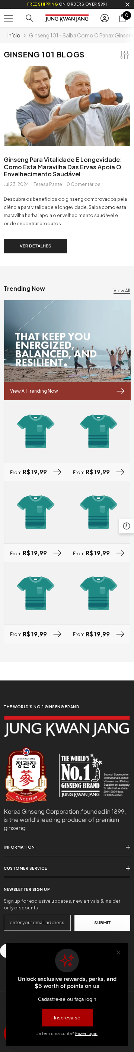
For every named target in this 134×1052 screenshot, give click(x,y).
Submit (102, 922)
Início (13, 35)
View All (122, 290)
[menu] (8, 18)
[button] (126, 526)
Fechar (127, 4)
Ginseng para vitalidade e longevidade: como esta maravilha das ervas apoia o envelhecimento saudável (63, 166)
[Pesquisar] (29, 18)
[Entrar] (104, 18)
